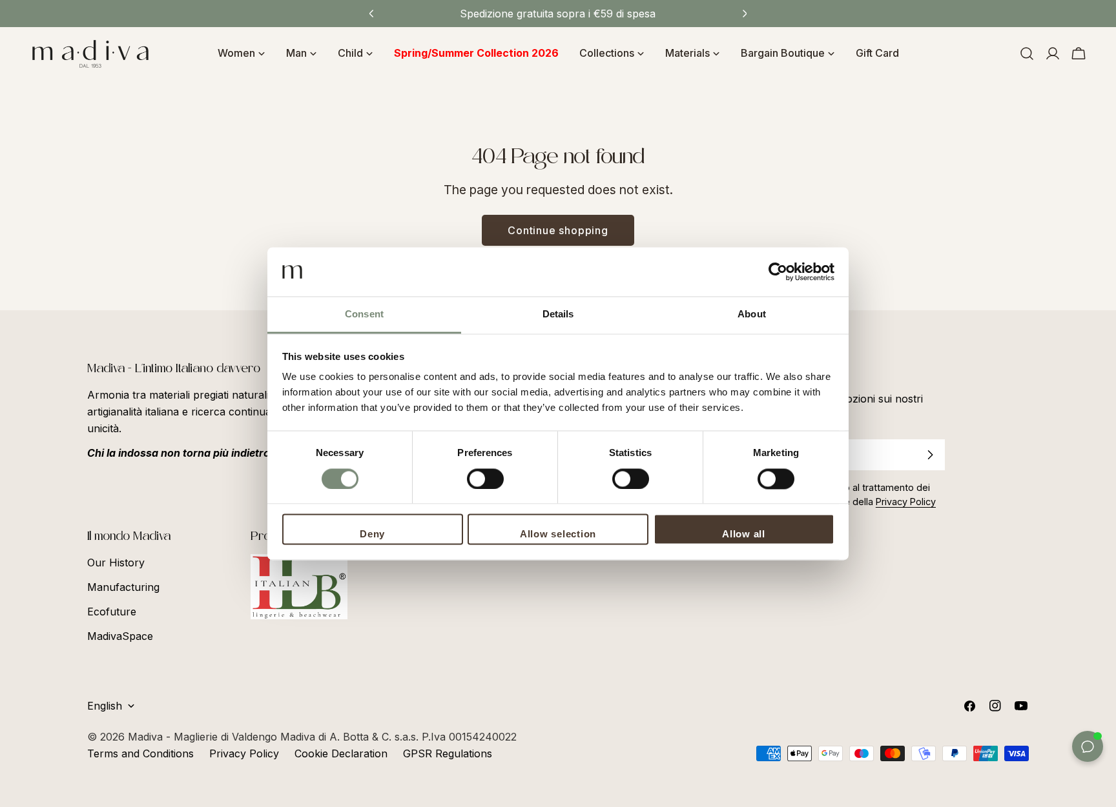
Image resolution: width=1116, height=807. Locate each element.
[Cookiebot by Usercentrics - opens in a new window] (777, 271)
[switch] (485, 478)
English (104, 705)
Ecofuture (111, 611)
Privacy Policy (244, 753)
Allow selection (558, 534)
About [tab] (752, 314)
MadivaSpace (120, 636)
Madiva (147, 736)
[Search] (1027, 53)
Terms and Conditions (140, 753)
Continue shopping (558, 230)
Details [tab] (558, 314)
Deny (372, 534)
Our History (116, 562)
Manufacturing (123, 587)
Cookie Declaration (341, 753)
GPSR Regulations (447, 753)
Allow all (743, 534)
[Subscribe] (930, 454)
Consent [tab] (364, 314)
